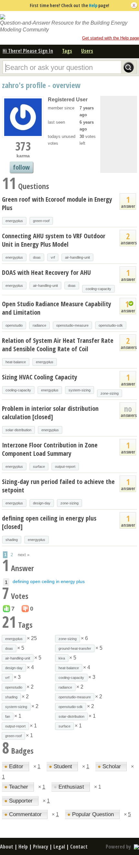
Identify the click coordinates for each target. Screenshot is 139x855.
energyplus (14, 221)
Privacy (40, 846)
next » (23, 554)
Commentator (23, 814)
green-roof (41, 221)
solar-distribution (18, 430)
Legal (59, 846)
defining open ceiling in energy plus (49, 581)
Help (93, 5)
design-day (41, 503)
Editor (14, 766)
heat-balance (15, 362)
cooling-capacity (98, 289)
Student (61, 766)
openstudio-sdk (111, 325)
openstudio (14, 325)
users (87, 50)
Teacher (17, 787)
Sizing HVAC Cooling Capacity (39, 377)
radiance (39, 325)
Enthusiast (70, 787)
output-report (65, 466)
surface (39, 466)
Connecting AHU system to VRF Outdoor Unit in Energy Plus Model (53, 240)
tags (67, 50)
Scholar (110, 766)
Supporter (19, 801)
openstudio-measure (72, 325)
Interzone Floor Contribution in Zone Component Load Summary (50, 449)
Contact (79, 846)
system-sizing (80, 390)
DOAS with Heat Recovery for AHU (46, 272)
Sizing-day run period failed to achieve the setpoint (58, 485)
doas (37, 257)
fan (7, 716)
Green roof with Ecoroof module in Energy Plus (57, 203)
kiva (62, 658)
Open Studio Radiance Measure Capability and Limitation (56, 308)
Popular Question (91, 814)
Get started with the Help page (110, 38)
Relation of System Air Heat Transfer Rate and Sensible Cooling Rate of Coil (57, 344)
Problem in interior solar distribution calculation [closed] (50, 412)
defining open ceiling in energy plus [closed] (49, 522)
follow (21, 167)
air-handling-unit (77, 257)
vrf (53, 257)
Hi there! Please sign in (28, 50)
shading (11, 540)
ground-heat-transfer (75, 648)
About (6, 846)
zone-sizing (110, 393)
